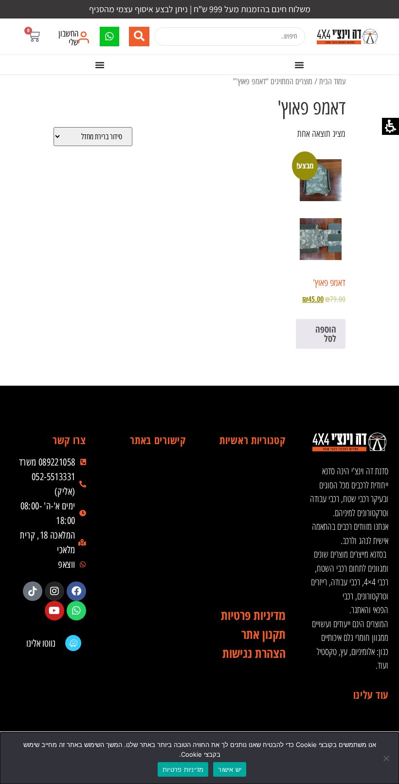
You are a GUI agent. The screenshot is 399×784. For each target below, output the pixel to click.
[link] (347, 36)
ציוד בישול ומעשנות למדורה (250, 567)
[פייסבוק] (76, 591)
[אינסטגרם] (54, 591)
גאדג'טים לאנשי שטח (250, 547)
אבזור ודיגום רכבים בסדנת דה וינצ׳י (250, 469)
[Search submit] (139, 36)
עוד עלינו (370, 694)
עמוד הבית (332, 81)
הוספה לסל (325, 334)
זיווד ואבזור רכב (250, 489)
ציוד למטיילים (250, 528)
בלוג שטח (150, 528)
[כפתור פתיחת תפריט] (299, 65)
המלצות (150, 567)
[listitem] (76, 591)
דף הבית (150, 469)
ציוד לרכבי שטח (250, 508)
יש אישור (229, 769)
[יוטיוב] (54, 610)
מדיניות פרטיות (183, 769)
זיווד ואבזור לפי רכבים (250, 586)
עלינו (150, 508)
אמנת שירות (150, 586)
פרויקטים (150, 547)
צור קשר (150, 606)
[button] (34, 36)
